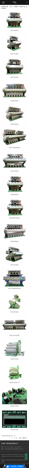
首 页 (11, 6)
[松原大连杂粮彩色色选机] (14, 278)
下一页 (15, 438)
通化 (7, 460)
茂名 (3, 461)
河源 (19, 460)
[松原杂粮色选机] (14, 184)
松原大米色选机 (14, 30)
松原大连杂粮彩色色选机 (14, 288)
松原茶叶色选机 (14, 359)
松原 (9, 460)
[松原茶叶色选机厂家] (14, 372)
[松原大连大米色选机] (14, 324)
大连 (23, 460)
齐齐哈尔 (16, 460)
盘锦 (25, 460)
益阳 (21, 460)
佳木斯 (12, 460)
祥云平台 (18, 456)
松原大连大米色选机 (14, 335)
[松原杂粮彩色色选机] (14, 207)
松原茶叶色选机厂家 (14, 382)
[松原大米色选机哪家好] (14, 137)
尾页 (20, 438)
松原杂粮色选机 (14, 194)
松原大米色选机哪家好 (14, 147)
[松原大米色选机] (14, 19)
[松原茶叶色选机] (14, 348)
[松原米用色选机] (14, 90)
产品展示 (16, 6)
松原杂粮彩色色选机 (14, 218)
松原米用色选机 (14, 100)
